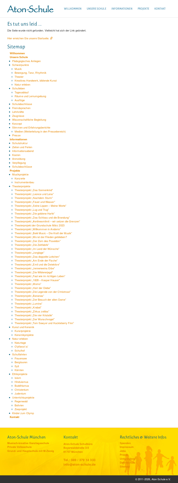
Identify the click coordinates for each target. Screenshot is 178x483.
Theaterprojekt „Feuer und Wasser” (35, 202)
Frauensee (21, 358)
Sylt (17, 366)
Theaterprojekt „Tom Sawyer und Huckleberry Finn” (44, 323)
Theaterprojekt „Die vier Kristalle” (34, 315)
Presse (16, 135)
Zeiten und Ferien (22, 147)
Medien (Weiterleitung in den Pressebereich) (40, 131)
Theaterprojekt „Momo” (28, 284)
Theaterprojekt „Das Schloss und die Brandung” (42, 217)
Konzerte (20, 178)
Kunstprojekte (23, 331)
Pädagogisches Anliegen (26, 61)
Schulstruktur (20, 143)
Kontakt (159, 8)
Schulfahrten (19, 354)
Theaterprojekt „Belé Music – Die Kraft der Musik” (43, 233)
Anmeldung (18, 158)
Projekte (143, 8)
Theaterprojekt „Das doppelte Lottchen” (37, 256)
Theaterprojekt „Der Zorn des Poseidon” (38, 241)
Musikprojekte (20, 174)
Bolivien (19, 405)
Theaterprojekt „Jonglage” (29, 252)
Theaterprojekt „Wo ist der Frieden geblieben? (41, 237)
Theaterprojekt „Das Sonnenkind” (34, 190)
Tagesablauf (22, 92)
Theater (19, 76)
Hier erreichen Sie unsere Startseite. (28, 38)
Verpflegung (19, 162)
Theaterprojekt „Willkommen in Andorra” (38, 229)
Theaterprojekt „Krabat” (28, 307)
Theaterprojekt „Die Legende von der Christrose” (43, 291)
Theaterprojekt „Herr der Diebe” (33, 288)
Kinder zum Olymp (23, 413)
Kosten (16, 155)
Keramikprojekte (24, 335)
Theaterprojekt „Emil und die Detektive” (37, 264)
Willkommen (73, 8)
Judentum (20, 393)
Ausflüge (20, 100)
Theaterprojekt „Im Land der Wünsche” (37, 249)
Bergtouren (21, 362)
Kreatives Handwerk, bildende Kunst (36, 80)
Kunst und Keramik (23, 327)
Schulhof (20, 350)
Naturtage (20, 342)
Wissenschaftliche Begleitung (29, 119)
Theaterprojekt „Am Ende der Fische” (36, 260)
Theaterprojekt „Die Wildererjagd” (34, 272)
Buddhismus (22, 385)
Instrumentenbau (24, 182)
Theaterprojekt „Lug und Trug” (32, 209)
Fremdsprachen (21, 108)
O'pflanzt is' (21, 346)
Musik (18, 69)
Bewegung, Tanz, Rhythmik (31, 72)
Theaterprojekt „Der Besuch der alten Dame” (40, 299)
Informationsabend (23, 151)
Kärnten (19, 370)
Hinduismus (22, 382)
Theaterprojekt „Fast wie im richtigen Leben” (40, 276)
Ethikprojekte (19, 374)
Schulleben (18, 88)
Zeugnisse (18, 116)
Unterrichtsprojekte (23, 397)
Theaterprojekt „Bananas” (29, 295)
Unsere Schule (96, 8)
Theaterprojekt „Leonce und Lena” (34, 194)
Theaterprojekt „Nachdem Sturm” (34, 198)
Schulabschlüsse (22, 104)
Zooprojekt (21, 409)
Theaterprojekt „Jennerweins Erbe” (35, 268)
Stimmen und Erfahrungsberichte (31, 127)
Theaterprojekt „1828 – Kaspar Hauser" (37, 280)
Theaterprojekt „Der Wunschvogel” (35, 319)
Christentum (22, 389)
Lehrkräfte (18, 112)
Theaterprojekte (21, 186)
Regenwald (21, 401)
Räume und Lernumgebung (30, 96)
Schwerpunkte (20, 65)
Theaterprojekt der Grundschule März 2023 (39, 225)
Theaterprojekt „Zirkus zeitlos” (32, 311)
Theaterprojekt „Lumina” (28, 303)
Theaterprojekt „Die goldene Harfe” (35, 213)
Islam (18, 378)
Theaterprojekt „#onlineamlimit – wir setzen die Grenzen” (47, 221)
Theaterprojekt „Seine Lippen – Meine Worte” (40, 205)
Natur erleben (22, 84)
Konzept (17, 123)
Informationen (121, 8)
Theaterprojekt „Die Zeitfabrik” (32, 245)
